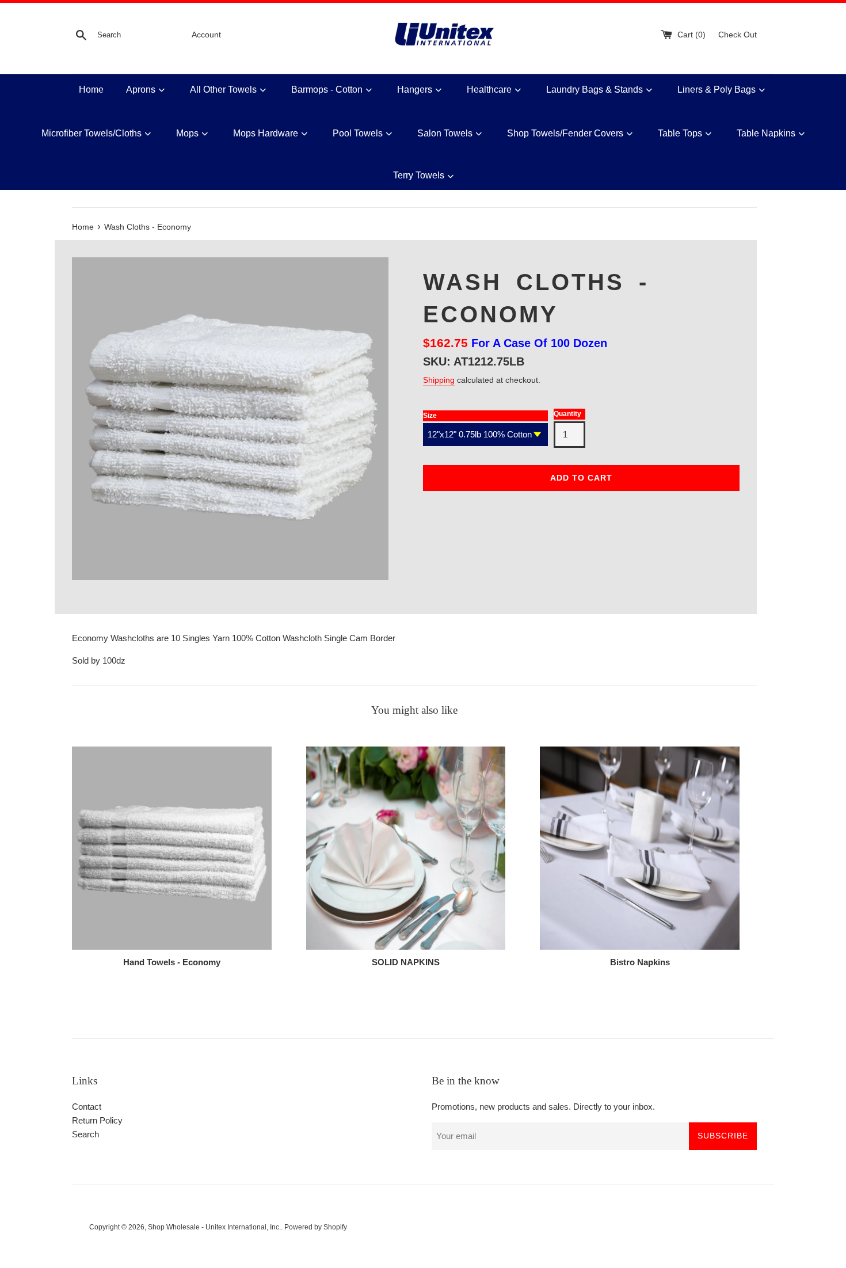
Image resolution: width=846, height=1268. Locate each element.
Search (85, 1134)
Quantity (567, 414)
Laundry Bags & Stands (594, 89)
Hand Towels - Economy (171, 962)
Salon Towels (444, 133)
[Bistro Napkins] (640, 848)
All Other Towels (223, 89)
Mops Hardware (265, 133)
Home (91, 89)
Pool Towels (358, 133)
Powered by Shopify (315, 1227)
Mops (187, 133)
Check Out (737, 35)
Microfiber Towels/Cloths (91, 133)
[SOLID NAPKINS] (406, 848)
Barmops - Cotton (327, 89)
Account (206, 35)
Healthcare (489, 89)
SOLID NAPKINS (406, 962)
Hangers (414, 89)
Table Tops (680, 133)
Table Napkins (766, 133)
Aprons (140, 89)
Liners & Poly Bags (716, 89)
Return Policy (97, 1120)
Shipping (439, 379)
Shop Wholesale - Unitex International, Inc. (214, 1227)
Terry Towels (418, 175)
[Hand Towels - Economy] (172, 848)
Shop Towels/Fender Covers (565, 133)
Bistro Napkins (640, 962)
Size (430, 416)
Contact (86, 1106)
